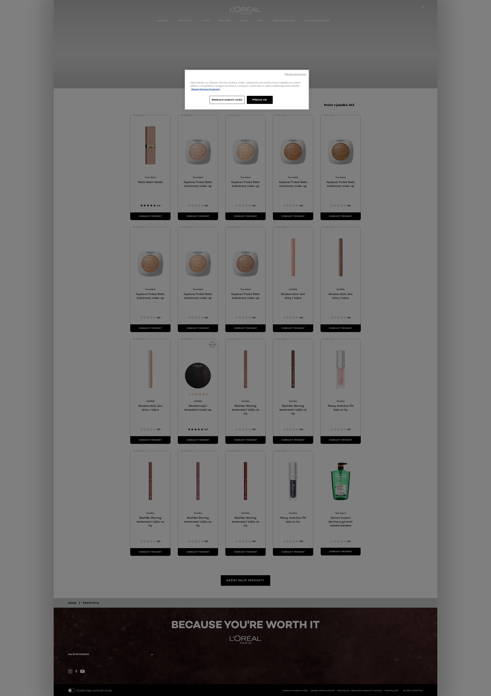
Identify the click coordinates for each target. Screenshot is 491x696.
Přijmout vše (259, 99)
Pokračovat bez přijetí (295, 74)
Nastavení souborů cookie (227, 99)
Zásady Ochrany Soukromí (205, 89)
